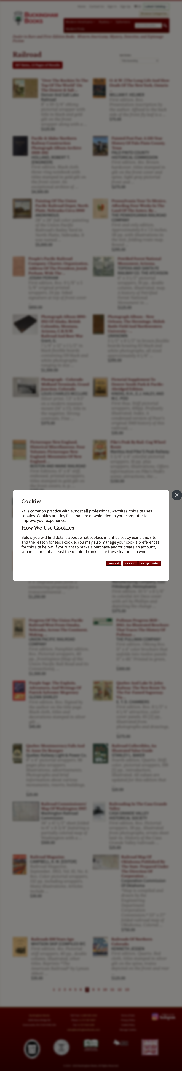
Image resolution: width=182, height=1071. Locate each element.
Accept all (114, 563)
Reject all (130, 563)
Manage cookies (149, 563)
